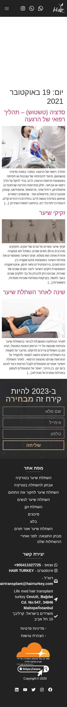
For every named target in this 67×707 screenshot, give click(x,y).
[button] (6, 8)
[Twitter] (33, 689)
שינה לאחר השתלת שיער (34, 292)
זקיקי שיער (52, 212)
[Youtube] (25, 689)
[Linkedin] (16, 689)
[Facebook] (50, 689)
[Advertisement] (33, 52)
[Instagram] (42, 689)
